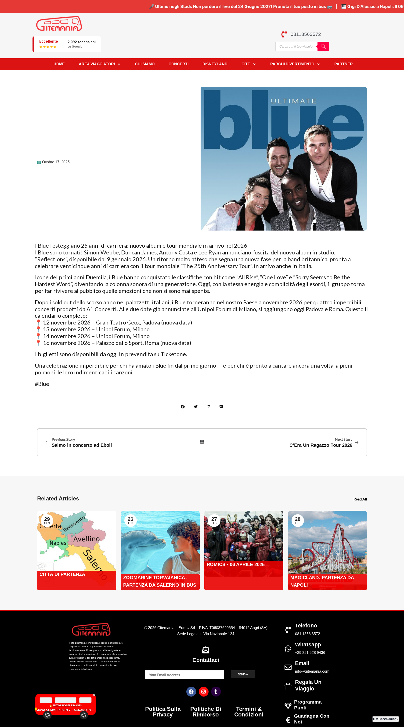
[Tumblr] (216, 692)
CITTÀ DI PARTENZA (62, 574)
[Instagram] (204, 692)
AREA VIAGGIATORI (97, 64)
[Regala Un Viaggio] (288, 686)
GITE (246, 64)
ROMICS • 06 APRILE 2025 (236, 564)
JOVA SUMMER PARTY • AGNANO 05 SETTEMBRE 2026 (38, 710)
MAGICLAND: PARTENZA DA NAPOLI (322, 581)
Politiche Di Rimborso (205, 712)
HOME (59, 64)
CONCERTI (178, 64)
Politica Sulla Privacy (162, 712)
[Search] (323, 46)
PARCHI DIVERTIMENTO (292, 64)
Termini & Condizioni (248, 712)
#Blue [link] (42, 383)
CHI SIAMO (145, 64)
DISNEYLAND (214, 64)
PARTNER (343, 64)
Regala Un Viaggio (308, 685)
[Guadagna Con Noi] (288, 719)
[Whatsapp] (288, 648)
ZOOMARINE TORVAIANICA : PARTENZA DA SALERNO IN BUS (159, 581)
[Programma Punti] (288, 705)
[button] (182, 406)
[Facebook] (191, 692)
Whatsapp (308, 644)
